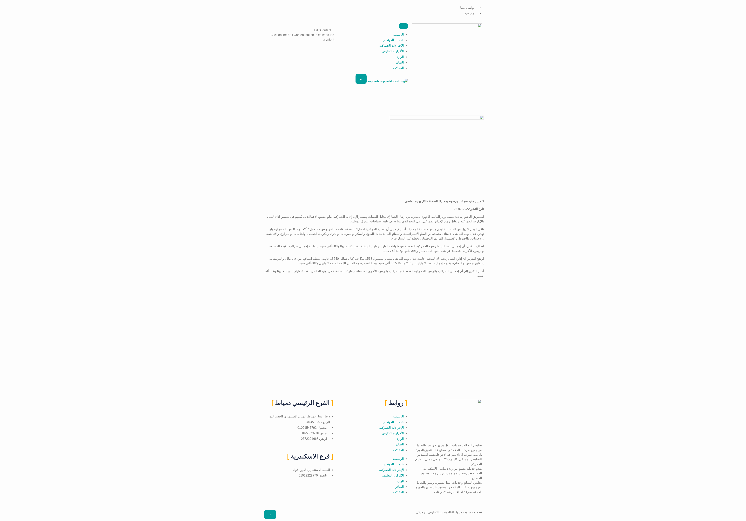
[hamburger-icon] (403, 26)
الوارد (400, 56)
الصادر (399, 62)
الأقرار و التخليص (393, 51)
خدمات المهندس (393, 40)
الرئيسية (398, 34)
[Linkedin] (361, 3)
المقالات (398, 68)
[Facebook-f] (369, 3)
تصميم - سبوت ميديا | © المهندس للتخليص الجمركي (449, 512)
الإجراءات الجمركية (391, 45)
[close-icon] (333, 25)
